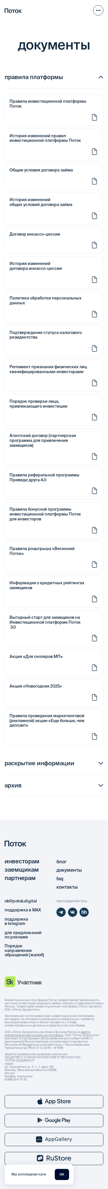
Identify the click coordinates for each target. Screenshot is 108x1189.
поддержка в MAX (23, 910)
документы (69, 870)
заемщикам (22, 869)
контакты (67, 887)
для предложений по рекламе (23, 934)
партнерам (20, 878)
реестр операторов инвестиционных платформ (47, 1033)
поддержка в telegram (16, 921)
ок (62, 1174)
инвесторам (22, 861)
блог (61, 861)
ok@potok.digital (21, 901)
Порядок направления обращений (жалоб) (24, 950)
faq (59, 878)
